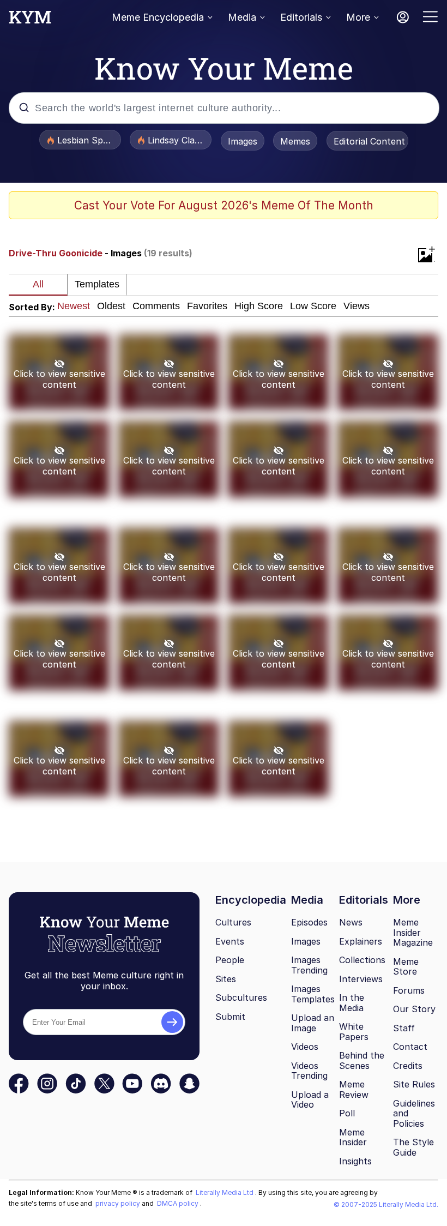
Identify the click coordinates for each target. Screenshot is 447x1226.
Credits (407, 1066)
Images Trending (309, 965)
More (358, 17)
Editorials (301, 17)
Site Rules (414, 1084)
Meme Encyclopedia (158, 17)
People (229, 960)
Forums (409, 990)
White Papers (354, 1031)
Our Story (414, 1009)
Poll (347, 1113)
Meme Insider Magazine (413, 932)
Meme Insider (353, 1137)
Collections (362, 960)
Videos (304, 1046)
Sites (225, 979)
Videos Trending (309, 1071)
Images (242, 141)
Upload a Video (310, 1100)
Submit (230, 1016)
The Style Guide (413, 1147)
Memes (295, 141)
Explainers (360, 941)
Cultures (233, 922)
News (351, 922)
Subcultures (241, 997)
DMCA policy (178, 1203)
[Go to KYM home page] (30, 20)
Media (242, 17)
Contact (410, 1046)
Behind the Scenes (361, 1060)
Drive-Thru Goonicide (55, 253)
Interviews (361, 979)
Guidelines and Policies (414, 1113)
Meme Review (354, 1089)
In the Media (351, 1003)
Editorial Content (369, 141)
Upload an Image (312, 1023)
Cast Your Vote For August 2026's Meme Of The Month (223, 205)
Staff (404, 1028)
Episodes (309, 922)
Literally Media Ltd (225, 1192)
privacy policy (118, 1203)
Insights (355, 1161)
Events (229, 941)
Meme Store (406, 967)
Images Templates (313, 994)
